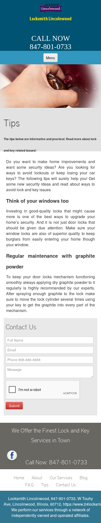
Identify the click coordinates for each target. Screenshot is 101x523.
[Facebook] (12, 456)
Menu (50, 57)
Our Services (61, 477)
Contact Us (66, 485)
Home (19, 477)
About (37, 477)
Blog (84, 477)
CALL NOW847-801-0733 (50, 42)
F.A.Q (29, 485)
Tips (45, 485)
